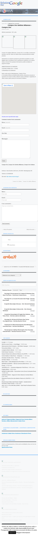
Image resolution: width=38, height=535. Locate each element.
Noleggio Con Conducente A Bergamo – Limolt (12, 520)
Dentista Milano (28, 419)
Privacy (3, 365)
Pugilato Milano (5, 369)
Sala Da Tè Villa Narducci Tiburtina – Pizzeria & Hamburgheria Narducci (17, 485)
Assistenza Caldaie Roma (8, 433)
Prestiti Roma (5, 467)
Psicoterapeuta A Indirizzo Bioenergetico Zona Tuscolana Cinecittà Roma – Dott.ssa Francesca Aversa (18, 330)
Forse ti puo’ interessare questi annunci (11, 462)
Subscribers (11, 245)
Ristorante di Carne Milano (7, 502)
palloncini (4, 419)
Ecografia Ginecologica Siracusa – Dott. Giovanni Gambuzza (19, 304)
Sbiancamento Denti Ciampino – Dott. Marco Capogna (15, 346)
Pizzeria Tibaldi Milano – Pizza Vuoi (9, 500)
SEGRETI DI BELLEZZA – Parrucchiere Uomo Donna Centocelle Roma (19, 371)
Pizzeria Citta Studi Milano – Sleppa (9, 498)
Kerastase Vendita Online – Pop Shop (11, 357)
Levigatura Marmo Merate (8, 350)
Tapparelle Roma (20, 419)
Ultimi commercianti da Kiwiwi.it (9, 509)
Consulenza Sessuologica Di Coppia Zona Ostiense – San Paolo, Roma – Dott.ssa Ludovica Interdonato (18, 315)
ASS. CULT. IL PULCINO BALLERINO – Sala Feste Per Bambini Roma (18, 385)
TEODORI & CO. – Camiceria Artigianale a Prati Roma (15, 367)
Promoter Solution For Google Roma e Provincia (12, 471)
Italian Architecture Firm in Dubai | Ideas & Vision (12, 512)
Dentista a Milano (6, 359)
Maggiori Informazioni (23, 533)
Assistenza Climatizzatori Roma (23, 433)
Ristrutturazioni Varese (6, 514)
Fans (9, 239)
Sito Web (4, 133)
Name (4, 191)
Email (6, 128)
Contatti (3, 342)
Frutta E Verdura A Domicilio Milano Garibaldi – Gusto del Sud (15, 503)
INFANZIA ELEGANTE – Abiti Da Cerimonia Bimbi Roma (15, 363)
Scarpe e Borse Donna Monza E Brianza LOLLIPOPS (14, 354)
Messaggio (5, 139)
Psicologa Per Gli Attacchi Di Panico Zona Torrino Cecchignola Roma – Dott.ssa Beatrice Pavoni (16, 320)
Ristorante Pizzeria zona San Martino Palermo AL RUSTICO (16, 378)
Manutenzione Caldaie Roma (18, 421)
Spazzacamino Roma (7, 447)
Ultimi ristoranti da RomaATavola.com (11, 477)
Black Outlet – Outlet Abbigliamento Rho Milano (13, 361)
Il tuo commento (6, 203)
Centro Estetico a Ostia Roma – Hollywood (12, 355)
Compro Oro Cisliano (17, 181)
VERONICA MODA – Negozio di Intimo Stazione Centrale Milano (17, 375)
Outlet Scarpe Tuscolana (8, 352)
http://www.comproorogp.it (12, 176)
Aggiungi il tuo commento (13, 23)
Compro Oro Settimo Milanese (29, 181)
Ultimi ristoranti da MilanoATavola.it (10, 494)
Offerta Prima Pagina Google (8, 469)
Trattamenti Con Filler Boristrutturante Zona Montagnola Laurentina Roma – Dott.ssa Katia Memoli (17, 325)
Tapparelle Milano (11, 419)
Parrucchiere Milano (6, 348)
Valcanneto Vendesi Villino (7, 465)
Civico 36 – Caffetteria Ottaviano (9, 480)
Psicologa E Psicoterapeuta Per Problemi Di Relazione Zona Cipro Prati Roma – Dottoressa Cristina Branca (18, 294)
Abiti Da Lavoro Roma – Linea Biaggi (11, 344)
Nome (6, 122)
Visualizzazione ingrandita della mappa (10, 116)
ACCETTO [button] (12, 532)
